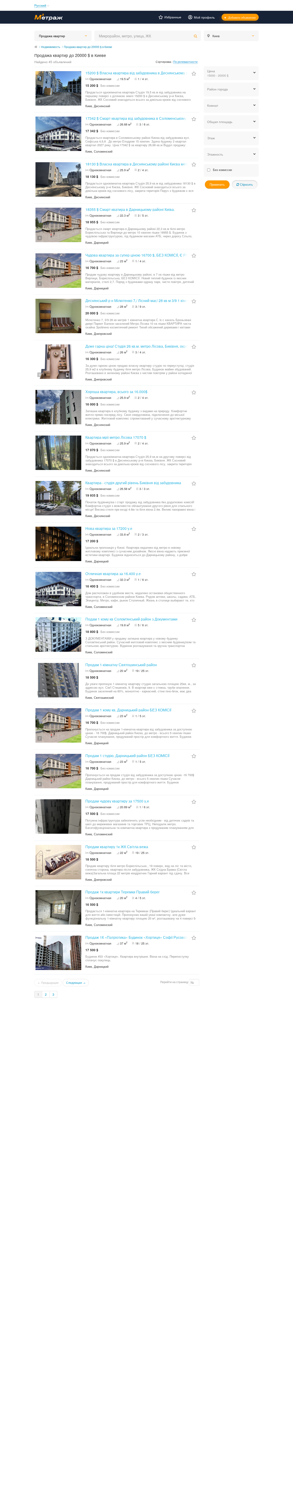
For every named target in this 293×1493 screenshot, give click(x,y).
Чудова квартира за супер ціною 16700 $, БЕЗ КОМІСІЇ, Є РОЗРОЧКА (144, 255)
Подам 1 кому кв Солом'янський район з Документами (131, 619)
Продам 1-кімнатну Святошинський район (121, 664)
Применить (217, 184)
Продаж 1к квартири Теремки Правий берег (122, 892)
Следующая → (75, 982)
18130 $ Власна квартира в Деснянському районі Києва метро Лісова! (144, 164)
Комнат (212, 105)
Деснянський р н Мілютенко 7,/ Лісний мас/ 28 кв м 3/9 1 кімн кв (138, 300)
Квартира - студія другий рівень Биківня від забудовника (133, 482)
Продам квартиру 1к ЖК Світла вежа (116, 846)
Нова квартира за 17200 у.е (108, 528)
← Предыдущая (48, 982)
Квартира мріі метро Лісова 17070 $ (115, 437)
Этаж (211, 138)
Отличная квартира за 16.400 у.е (113, 573)
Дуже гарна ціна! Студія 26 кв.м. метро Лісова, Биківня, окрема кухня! (144, 346)
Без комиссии (222, 170)
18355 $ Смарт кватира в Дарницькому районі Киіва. (130, 209)
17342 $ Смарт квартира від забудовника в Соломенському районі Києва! (147, 118)
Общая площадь (219, 121)
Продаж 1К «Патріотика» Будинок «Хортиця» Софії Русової (136, 937)
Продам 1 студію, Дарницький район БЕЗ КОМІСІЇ (127, 755)
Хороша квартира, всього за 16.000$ (116, 391)
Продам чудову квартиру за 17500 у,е (117, 801)
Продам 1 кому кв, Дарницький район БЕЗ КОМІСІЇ (128, 710)
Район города (217, 89)
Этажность (215, 154)
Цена (217, 73)
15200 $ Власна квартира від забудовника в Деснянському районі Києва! (147, 72)
